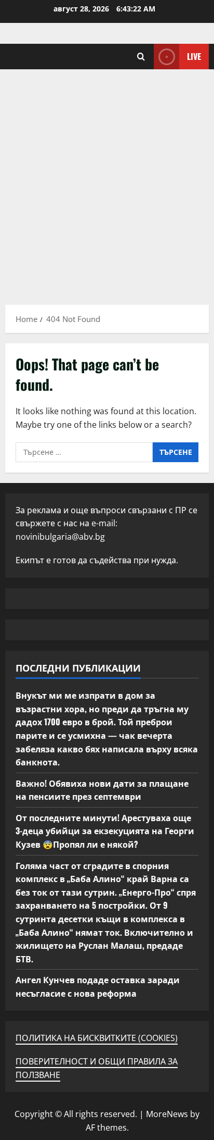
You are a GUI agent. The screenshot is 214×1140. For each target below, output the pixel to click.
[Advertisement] (107, 182)
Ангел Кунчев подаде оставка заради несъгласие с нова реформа (98, 986)
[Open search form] (141, 56)
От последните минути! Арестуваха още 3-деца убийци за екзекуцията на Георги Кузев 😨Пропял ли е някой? (105, 830)
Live (194, 56)
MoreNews (167, 1114)
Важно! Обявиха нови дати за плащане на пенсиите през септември (102, 790)
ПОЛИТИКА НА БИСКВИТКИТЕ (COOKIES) (97, 1038)
